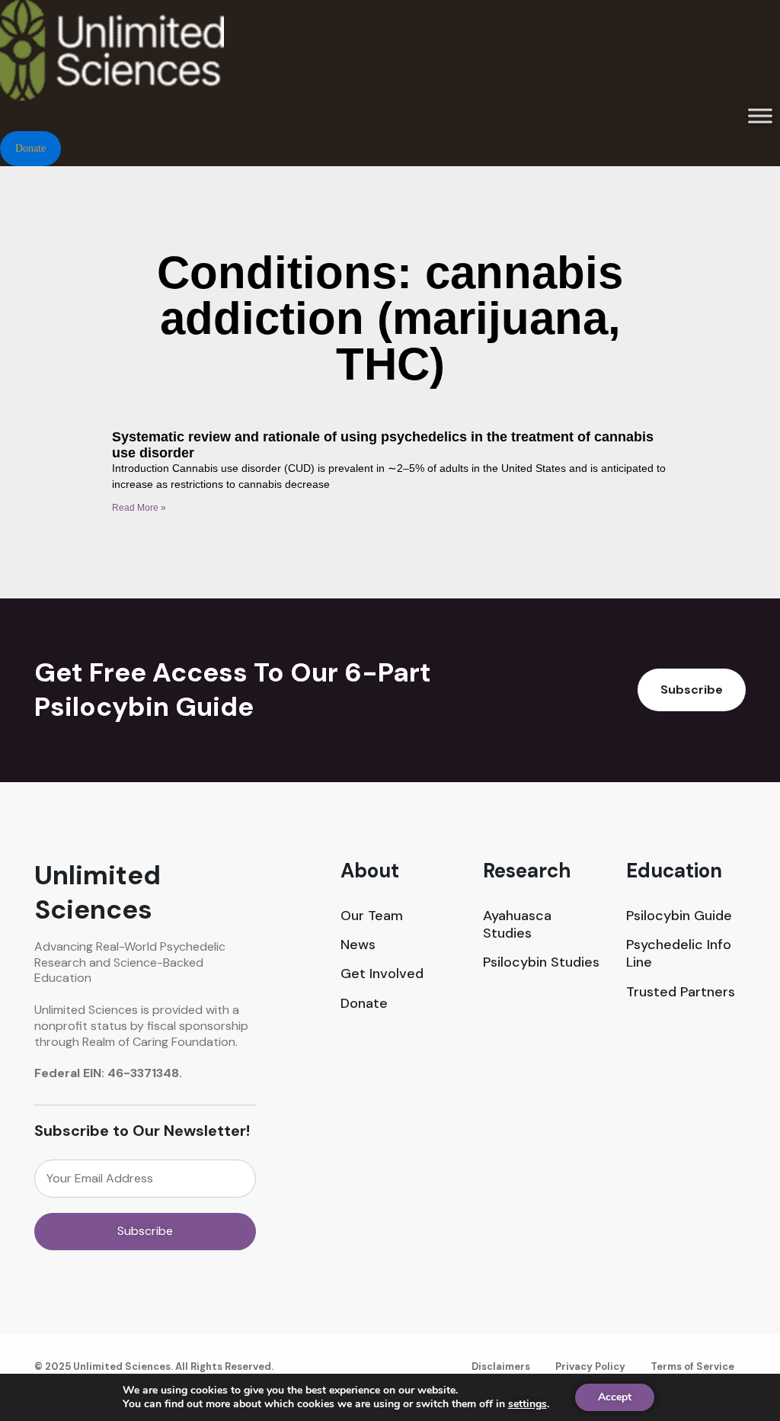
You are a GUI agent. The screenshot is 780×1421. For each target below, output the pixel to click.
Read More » (139, 507)
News (358, 945)
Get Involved (382, 974)
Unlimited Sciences (97, 893)
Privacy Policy (590, 1366)
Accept (614, 1397)
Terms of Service (692, 1366)
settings (527, 1404)
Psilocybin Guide (679, 916)
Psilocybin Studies (541, 962)
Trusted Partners (680, 992)
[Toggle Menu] (760, 115)
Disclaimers (501, 1366)
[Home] (112, 7)
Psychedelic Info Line (678, 953)
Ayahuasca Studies (517, 924)
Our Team (371, 916)
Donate (364, 1003)
